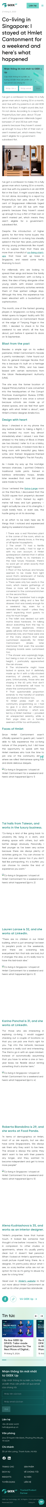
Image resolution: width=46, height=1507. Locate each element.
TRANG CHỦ (8, 1467)
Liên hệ (33, 5)
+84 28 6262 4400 (10, 1424)
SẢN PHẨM (29, 1467)
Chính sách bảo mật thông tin (35, 1500)
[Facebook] (4, 1458)
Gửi (38, 88)
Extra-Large (31, 488)
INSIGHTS (6, 1477)
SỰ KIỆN (27, 1477)
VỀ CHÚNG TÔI (31, 1472)
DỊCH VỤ (6, 1472)
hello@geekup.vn (10, 1427)
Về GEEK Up (26, 1299)
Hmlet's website (26, 1281)
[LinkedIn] (9, 1458)
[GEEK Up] (9, 1491)
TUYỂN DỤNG (8, 1482)
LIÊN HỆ (27, 1482)
